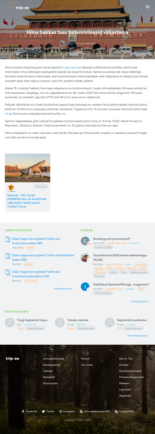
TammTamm (29, 324)
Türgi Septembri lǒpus (32, 320)
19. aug (120, 324)
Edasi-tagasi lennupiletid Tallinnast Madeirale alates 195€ (43, 257)
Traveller (130, 324)
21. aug (70, 324)
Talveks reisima (77, 320)
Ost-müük (87, 364)
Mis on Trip (125, 358)
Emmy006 (134, 243)
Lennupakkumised (53, 358)
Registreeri (125, 395)
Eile (19, 324)
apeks (128, 264)
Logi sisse (124, 389)
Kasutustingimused (130, 370)
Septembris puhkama (131, 320)
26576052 (81, 324)
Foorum (85, 358)
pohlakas (130, 288)
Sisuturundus (50, 383)
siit (7, 114)
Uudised (47, 370)
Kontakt (124, 364)
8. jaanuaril (69, 67)
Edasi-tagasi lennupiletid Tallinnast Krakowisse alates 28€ (36, 241)
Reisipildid (49, 377)
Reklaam (124, 383)
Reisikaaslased (51, 364)
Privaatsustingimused (131, 377)
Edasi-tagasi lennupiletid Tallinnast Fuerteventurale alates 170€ (36, 274)
